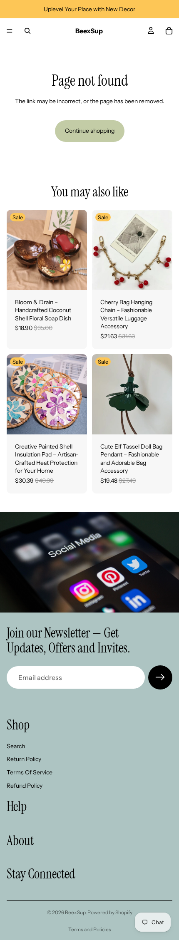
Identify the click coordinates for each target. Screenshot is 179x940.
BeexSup (75, 912)
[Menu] (9, 30)
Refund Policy (24, 785)
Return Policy (24, 759)
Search (16, 746)
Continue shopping (89, 130)
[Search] (27, 31)
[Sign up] (160, 677)
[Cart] (169, 31)
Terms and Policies (89, 929)
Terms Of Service (29, 772)
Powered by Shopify (109, 912)
